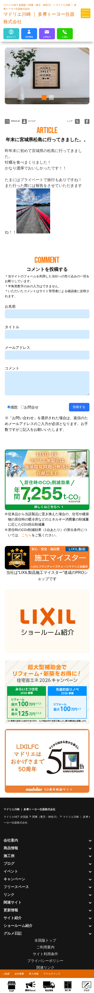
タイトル (12, 327)
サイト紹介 (13, 918)
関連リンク (45, 967)
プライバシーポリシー (45, 961)
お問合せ (31, 407)
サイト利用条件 (45, 954)
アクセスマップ (51, 973)
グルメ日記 (13, 933)
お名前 (10, 306)
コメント (12, 368)
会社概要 (19, 973)
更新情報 (11, 910)
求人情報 (34, 973)
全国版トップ (45, 940)
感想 (14, 407)
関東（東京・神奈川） (41, 5)
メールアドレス (17, 347)
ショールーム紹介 (18, 925)
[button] (43, 97)
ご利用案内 (45, 947)
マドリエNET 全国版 (15, 5)
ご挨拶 (6, 973)
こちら (26, 535)
